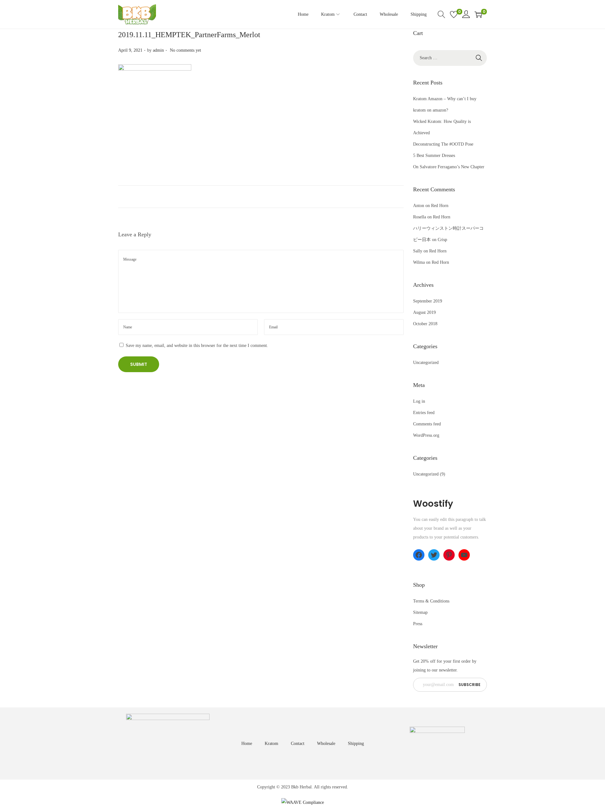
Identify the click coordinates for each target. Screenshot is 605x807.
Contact (297, 743)
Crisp (442, 239)
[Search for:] (450, 57)
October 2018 (425, 323)
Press (417, 623)
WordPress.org (426, 435)
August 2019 (424, 312)
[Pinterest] (449, 555)
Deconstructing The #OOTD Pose (443, 144)
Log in (419, 401)
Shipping (356, 743)
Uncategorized (426, 362)
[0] (454, 14)
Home (246, 743)
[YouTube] (464, 555)
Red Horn (439, 205)
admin (158, 50)
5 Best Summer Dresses (434, 155)
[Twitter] (434, 555)
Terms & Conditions (431, 601)
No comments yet (185, 50)
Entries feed (424, 412)
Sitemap (420, 612)
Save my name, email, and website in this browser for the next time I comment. (197, 345)
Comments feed (427, 424)
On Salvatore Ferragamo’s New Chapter (448, 166)
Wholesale (326, 743)
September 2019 (427, 301)
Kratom (271, 743)
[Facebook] (418, 555)
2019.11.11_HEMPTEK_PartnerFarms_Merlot (189, 35)
